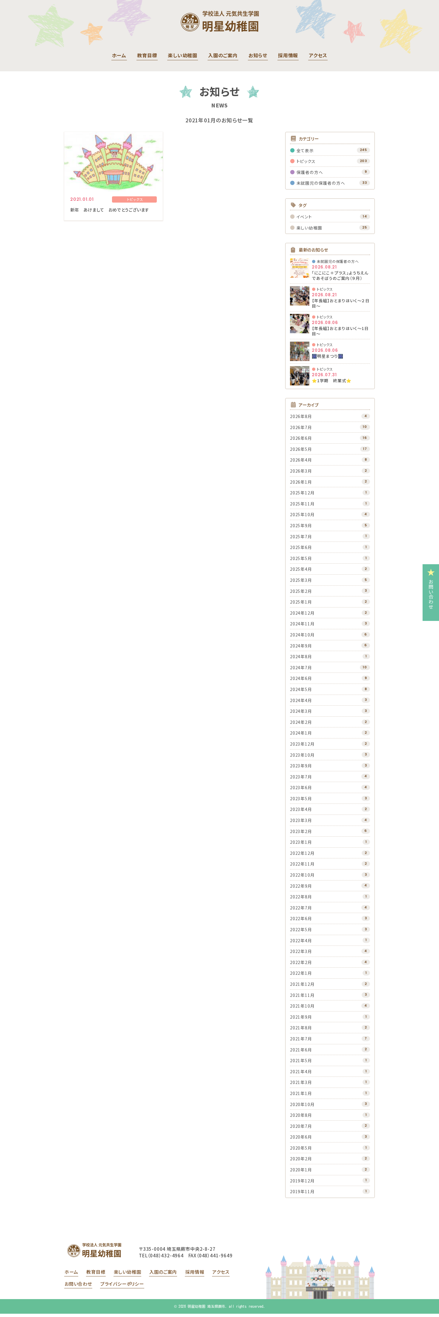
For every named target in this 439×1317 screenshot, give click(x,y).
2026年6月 (301, 438)
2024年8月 (301, 656)
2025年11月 (302, 504)
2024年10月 (302, 635)
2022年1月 (301, 973)
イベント (304, 217)
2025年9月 (301, 525)
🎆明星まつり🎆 (327, 356)
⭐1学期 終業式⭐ (331, 380)
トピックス (306, 161)
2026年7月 (301, 427)
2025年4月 (301, 569)
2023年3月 (301, 820)
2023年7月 (301, 777)
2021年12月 (302, 984)
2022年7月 (301, 908)
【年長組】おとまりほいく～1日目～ (340, 331)
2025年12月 (302, 493)
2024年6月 (301, 678)
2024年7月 (301, 667)
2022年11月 (302, 864)
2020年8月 (301, 1115)
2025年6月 (301, 547)
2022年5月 (301, 929)
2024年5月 (301, 689)
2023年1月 (301, 842)
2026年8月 (301, 416)
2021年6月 (301, 1050)
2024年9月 (301, 646)
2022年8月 (301, 897)
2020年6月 (301, 1137)
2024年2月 (301, 722)
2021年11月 (302, 995)
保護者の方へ (310, 172)
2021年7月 (301, 1039)
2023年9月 (301, 766)
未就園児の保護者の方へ (321, 183)
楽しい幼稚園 (309, 228)
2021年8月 (301, 1028)
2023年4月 (301, 809)
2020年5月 (301, 1148)
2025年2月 (301, 591)
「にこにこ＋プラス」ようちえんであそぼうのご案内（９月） (340, 275)
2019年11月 (302, 1191)
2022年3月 (301, 951)
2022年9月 (301, 886)
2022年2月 (301, 962)
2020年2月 (301, 1159)
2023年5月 (301, 798)
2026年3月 (301, 471)
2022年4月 (301, 940)
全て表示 (305, 150)
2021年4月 (301, 1071)
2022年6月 (301, 918)
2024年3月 (301, 711)
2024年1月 (301, 733)
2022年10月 (302, 875)
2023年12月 (302, 744)
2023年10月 (302, 755)
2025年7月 (301, 536)
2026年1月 (301, 482)
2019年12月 (302, 1181)
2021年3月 (301, 1082)
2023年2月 (301, 831)
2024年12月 (302, 613)
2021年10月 (302, 1006)
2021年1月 (301, 1093)
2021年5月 (301, 1060)
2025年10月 (302, 514)
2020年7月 (301, 1126)
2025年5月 (301, 558)
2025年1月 (301, 602)
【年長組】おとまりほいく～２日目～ (341, 303)
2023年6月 (301, 787)
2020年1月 (301, 1170)
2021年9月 (301, 1017)
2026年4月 (301, 460)
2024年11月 (302, 624)
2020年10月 (302, 1104)
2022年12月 (302, 853)
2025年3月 (301, 580)
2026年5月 (301, 449)
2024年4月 (301, 700)
